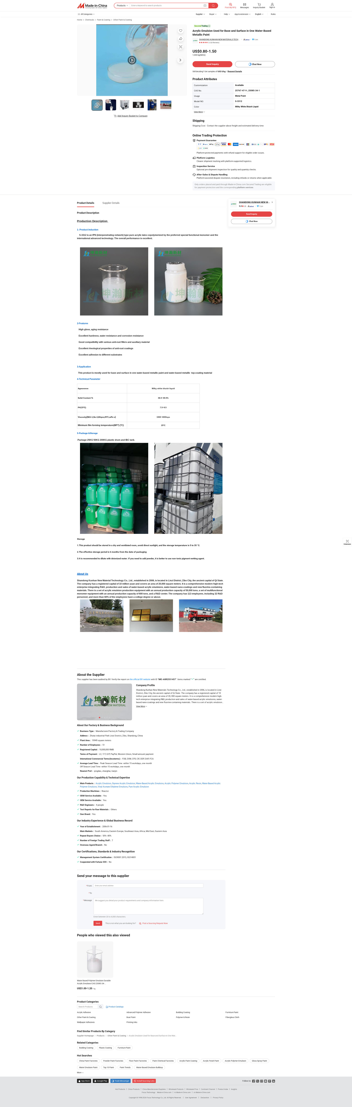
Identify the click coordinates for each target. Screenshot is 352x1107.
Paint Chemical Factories (163, 1060)
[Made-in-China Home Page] (92, 6)
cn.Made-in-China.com (202, 1092)
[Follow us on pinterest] (269, 1081)
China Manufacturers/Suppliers (154, 1089)
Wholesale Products (176, 1089)
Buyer (211, 14)
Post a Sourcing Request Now (153, 923)
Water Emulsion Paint (88, 1067)
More (79, 1072)
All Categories (86, 14)
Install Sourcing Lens (145, 1081)
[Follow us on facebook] (253, 1081)
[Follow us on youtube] (265, 1081)
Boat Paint (131, 1017)
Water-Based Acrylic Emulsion (150, 783)
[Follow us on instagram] (261, 1081)
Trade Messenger (120, 1081)
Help (226, 14)
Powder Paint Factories (113, 1060)
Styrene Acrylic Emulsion (123, 783)
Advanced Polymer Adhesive (139, 1012)
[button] (205, 5)
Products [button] (121, 5)
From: (89, 885)
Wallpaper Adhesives (86, 1022)
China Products (134, 1089)
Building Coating (183, 1012)
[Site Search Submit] (213, 5)
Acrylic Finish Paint (211, 1060)
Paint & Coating (103, 19)
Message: (88, 900)
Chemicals (89, 19)
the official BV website (140, 679)
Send (98, 923)
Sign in (272, 7)
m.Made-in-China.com (182, 1092)
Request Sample (235, 71)
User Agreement (191, 1097)
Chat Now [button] (257, 64)
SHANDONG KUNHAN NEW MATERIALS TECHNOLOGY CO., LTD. (220, 39)
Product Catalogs (115, 1006)
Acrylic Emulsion (103, 783)
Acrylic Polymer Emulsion (176, 783)
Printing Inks (132, 1022)
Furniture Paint (232, 1012)
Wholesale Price (192, 1089)
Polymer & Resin (183, 1017)
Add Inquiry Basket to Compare (132, 115)
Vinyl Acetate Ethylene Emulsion (113, 786)
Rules (273, 14)
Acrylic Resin (195, 783)
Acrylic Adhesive (84, 1012)
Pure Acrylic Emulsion (139, 786)
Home (79, 19)
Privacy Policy (218, 1097)
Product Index (223, 1089)
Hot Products (120, 1089)
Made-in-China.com (164, 1092)
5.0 (242, 206)
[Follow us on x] (257, 1081)
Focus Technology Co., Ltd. (157, 1097)
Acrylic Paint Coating (188, 1060)
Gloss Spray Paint (259, 1060)
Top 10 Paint (108, 1067)
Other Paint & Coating (122, 19)
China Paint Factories (88, 1060)
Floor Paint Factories (138, 1060)
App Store (84, 1081)
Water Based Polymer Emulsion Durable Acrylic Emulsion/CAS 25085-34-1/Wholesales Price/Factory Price (94, 983)
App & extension (241, 14)
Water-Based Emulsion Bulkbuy (149, 1067)
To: (91, 893)
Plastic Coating (105, 1047)
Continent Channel (208, 1089)
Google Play (100, 1081)
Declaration (205, 1097)
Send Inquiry (212, 64)
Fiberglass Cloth (232, 1017)
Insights (234, 1089)
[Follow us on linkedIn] (273, 1081)
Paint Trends (125, 1067)
